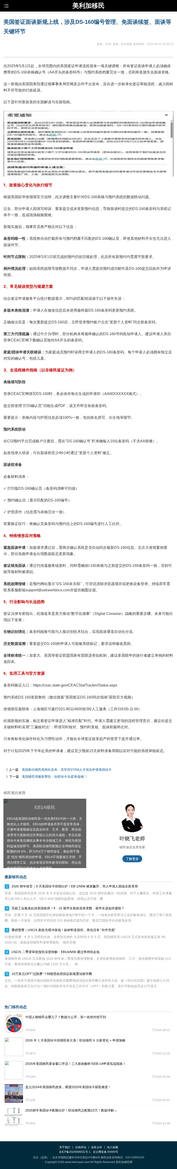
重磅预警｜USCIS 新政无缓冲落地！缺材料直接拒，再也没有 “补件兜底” (64, 930)
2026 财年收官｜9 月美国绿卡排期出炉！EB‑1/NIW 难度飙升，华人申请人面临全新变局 (75, 886)
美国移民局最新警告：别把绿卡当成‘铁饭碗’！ (55, 776)
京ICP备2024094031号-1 (75, 1152)
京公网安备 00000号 (105, 1152)
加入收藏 (112, 1147)
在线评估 (80, 1147)
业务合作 (96, 1147)
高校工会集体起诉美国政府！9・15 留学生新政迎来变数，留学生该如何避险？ (68, 908)
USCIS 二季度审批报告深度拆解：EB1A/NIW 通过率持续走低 (56, 952)
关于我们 (64, 1147)
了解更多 (132, 859)
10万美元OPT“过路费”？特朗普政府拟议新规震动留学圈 (52, 974)
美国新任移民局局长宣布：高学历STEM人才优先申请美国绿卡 (67, 769)
